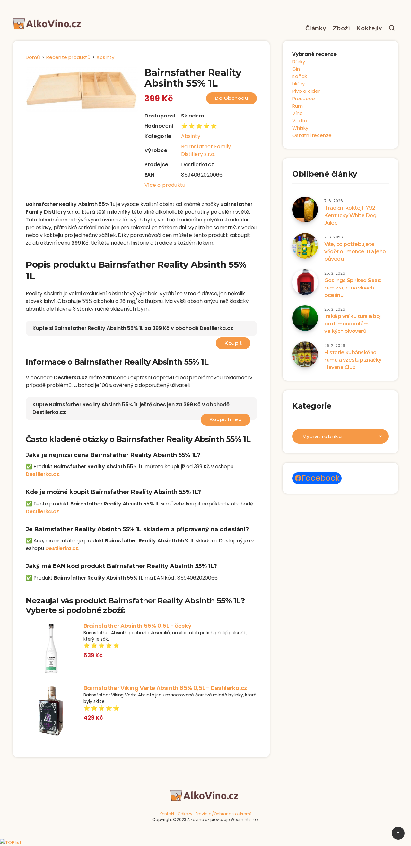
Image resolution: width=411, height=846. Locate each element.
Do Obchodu (231, 98)
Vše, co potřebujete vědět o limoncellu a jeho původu (355, 251)
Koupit (233, 343)
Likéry (298, 83)
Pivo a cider (306, 91)
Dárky (298, 61)
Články (315, 28)
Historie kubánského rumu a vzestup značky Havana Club (352, 360)
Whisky (300, 128)
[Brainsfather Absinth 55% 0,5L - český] (51, 649)
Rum (297, 105)
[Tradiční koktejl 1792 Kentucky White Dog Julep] (305, 209)
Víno (297, 113)
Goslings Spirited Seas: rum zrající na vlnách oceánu (352, 287)
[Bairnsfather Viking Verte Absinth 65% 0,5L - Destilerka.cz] (51, 711)
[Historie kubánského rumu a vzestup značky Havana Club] (305, 354)
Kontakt (167, 813)
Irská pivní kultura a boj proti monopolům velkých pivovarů (352, 323)
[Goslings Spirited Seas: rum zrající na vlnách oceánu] (305, 282)
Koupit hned (225, 419)
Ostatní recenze (312, 135)
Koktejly (369, 28)
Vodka (300, 120)
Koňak (299, 76)
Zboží (341, 28)
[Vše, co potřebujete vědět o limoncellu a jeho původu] (305, 246)
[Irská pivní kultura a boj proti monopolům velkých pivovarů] (305, 318)
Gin (296, 68)
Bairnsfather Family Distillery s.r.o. (206, 150)
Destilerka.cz (42, 474)
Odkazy (185, 813)
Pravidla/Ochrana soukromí (224, 813)
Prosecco (303, 98)
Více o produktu (165, 185)
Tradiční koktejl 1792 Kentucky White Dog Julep (350, 215)
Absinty (190, 136)
